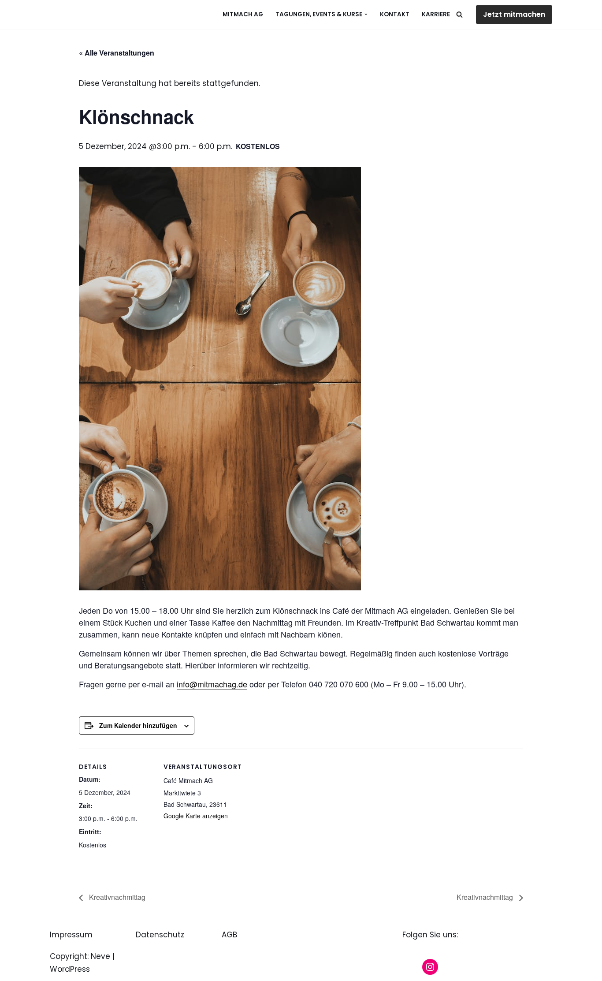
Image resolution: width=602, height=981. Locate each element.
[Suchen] (459, 14)
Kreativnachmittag (116, 897)
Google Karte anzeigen (196, 815)
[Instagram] (430, 967)
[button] (366, 14)
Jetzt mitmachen (514, 14)
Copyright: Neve (80, 956)
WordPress (70, 969)
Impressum (71, 934)
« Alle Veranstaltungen (116, 53)
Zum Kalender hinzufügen (138, 725)
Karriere (436, 14)
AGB (229, 934)
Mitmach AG (243, 14)
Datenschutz (160, 934)
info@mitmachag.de (212, 684)
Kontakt (394, 14)
